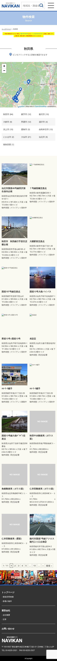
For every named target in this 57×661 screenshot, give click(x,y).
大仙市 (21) (26, 136)
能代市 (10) (44, 114)
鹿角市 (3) (25, 129)
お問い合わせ (8, 628)
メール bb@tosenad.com (36, 33)
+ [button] (4, 66)
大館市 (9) (7, 121)
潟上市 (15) (8, 129)
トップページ (6, 29)
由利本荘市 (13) (46, 129)
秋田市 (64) (8, 114)
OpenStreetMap (41, 106)
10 (34, 565)
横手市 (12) (26, 114)
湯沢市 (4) (43, 121)
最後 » (49, 565)
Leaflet (21, 106)
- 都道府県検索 (8, 596)
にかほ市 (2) (8, 136)
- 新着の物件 (7, 601)
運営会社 (6, 610)
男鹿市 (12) (26, 121)
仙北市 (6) (43, 136)
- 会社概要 (6, 614)
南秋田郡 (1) (8, 144)
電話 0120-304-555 (24, 33)
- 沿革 (4, 619)
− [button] (4, 70)
